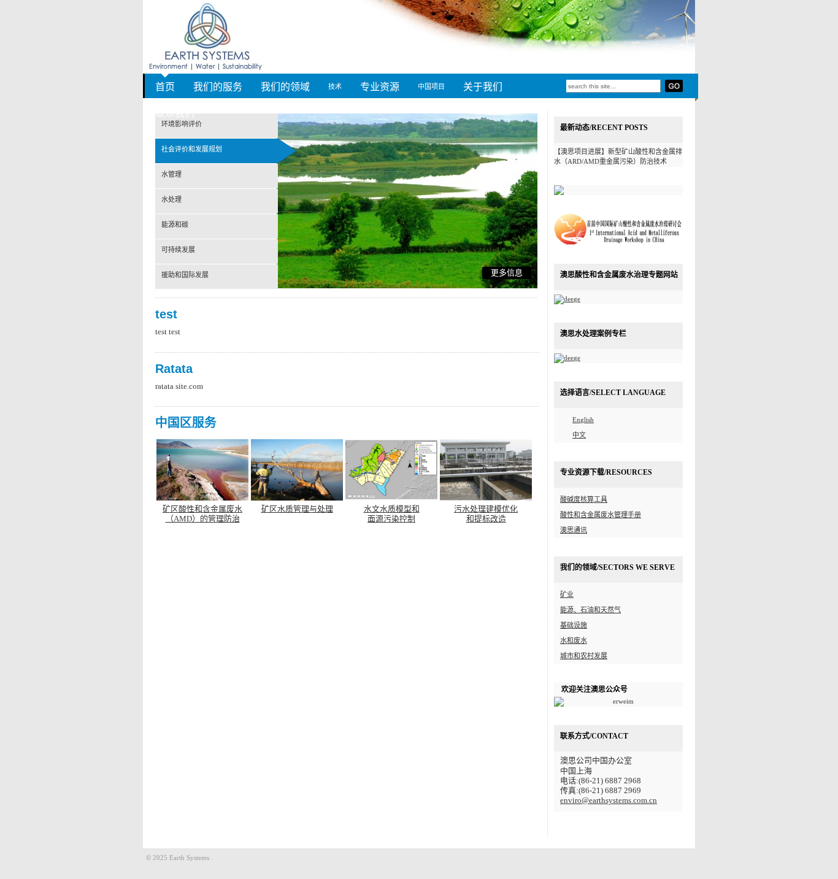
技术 (335, 86)
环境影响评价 (181, 124)
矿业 (567, 594)
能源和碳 (174, 224)
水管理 (171, 174)
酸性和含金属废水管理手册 (600, 514)
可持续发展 (178, 249)
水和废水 (573, 640)
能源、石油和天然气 (590, 609)
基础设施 (573, 625)
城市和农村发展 (583, 655)
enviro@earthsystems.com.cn (608, 800)
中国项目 (431, 86)
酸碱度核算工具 (583, 499)
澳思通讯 (573, 530)
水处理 (171, 199)
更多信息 (507, 272)
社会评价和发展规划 (191, 149)
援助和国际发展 (185, 274)
